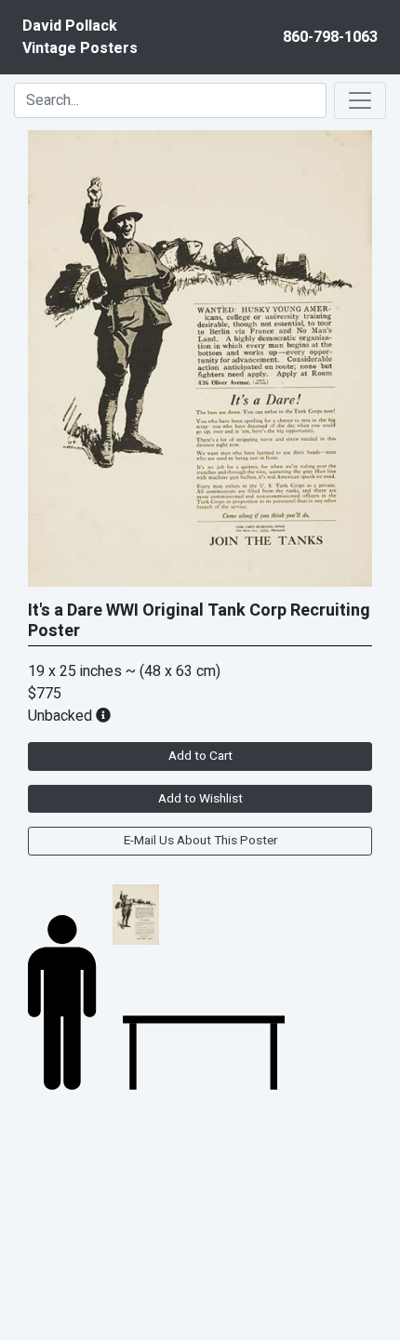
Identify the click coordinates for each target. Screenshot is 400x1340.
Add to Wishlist (200, 798)
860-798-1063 (330, 37)
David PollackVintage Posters (80, 37)
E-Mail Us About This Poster (200, 840)
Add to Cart (200, 756)
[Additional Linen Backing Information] (103, 716)
